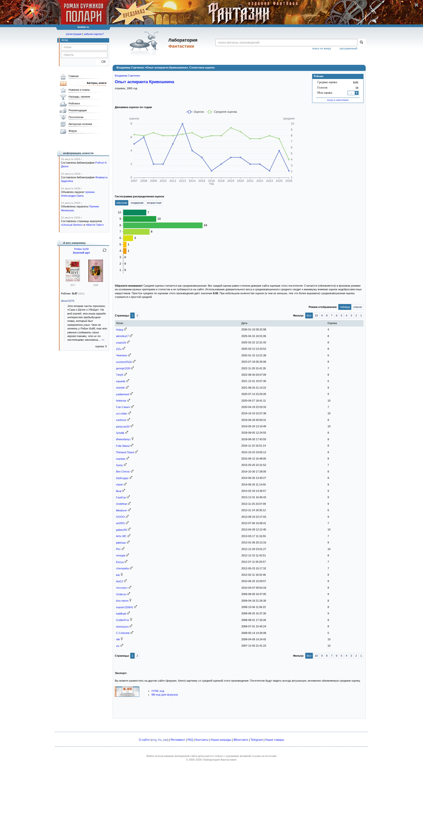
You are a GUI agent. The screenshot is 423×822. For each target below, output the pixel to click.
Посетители (76, 117)
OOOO (120, 516)
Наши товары (274, 740)
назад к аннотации (338, 99)
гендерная (137, 202)
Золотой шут (81, 252)
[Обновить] (104, 252)
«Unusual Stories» (72, 224)
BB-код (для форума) (165, 694)
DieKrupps (122, 478)
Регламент (178, 740)
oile (118, 639)
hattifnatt (121, 613)
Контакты (202, 740)
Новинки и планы (79, 89)
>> (102, 339)
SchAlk (120, 432)
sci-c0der (121, 413)
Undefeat (121, 503)
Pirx (118, 549)
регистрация (74, 34)
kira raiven (122, 600)
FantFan (121, 497)
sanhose (121, 419)
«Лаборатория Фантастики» (219, 759)
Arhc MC (121, 536)
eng (154, 740)
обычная (121, 202)
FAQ (190, 740)
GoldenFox (122, 620)
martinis (120, 458)
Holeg (119, 329)
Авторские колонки (80, 124)
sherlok (120, 387)
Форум (73, 130)
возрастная (154, 202)
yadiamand (122, 394)
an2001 (120, 523)
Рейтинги (74, 103)
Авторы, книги (96, 82)
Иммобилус (123, 439)
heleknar (121, 400)
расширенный (348, 48)
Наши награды (221, 740)
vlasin (119, 484)
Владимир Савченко (127, 75)
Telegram (256, 740)
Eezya (120, 562)
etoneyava (122, 626)
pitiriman (121, 542)
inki (118, 575)
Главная (74, 76)
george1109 (123, 368)
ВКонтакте (241, 740)
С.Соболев (122, 632)
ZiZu (118, 349)
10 (316, 315)
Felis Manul (122, 445)
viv (117, 645)
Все (309, 315)
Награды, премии (79, 96)
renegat (120, 555)
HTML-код (158, 690)
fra (160, 740)
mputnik (120, 381)
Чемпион (121, 355)
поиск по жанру (321, 48)
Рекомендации (78, 110)
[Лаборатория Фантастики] (145, 43)
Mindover (121, 510)
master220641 (124, 607)
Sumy (119, 465)
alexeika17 (122, 336)
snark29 (121, 342)
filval (118, 491)
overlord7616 (124, 361)
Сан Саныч (123, 406)
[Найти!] (361, 42)
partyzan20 (122, 426)
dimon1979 (67, 300)
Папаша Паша (125, 452)
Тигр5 (119, 374)
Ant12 (119, 581)
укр (165, 740)
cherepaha (122, 568)
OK (101, 62)
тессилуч (122, 587)
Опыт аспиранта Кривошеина (144, 81)
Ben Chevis (123, 471)
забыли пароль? (94, 34)
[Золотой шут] (72, 281)
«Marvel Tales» (95, 224)
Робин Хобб (81, 249)
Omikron (121, 594)
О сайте (144, 740)
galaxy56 (121, 529)
